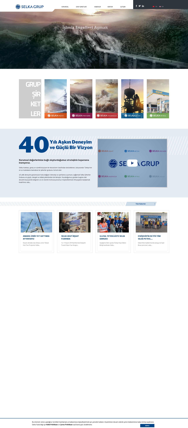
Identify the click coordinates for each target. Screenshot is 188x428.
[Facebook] (136, 6)
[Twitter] (139, 6)
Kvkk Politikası (52, 424)
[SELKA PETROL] (158, 98)
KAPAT (147, 426)
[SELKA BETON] (132, 98)
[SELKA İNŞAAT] (55, 98)
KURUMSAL (65, 7)
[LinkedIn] (143, 6)
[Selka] (35, 4)
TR (156, 6)
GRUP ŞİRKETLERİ (81, 7)
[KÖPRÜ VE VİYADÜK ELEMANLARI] (81, 98)
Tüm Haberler (141, 204)
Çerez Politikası (66, 424)
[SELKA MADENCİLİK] (107, 98)
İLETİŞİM (122, 7)
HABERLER (97, 7)
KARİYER (110, 7)
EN (163, 6)
